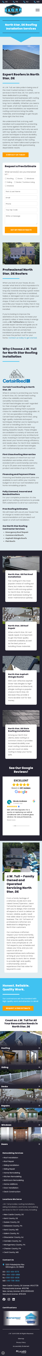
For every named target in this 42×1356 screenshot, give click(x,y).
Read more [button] (11, 820)
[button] (38, 10)
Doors (20, 178)
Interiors (10, 186)
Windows (30, 178)
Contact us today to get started (23, 338)
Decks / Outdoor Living (25, 182)
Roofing (10, 178)
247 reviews (25, 788)
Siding (9, 182)
